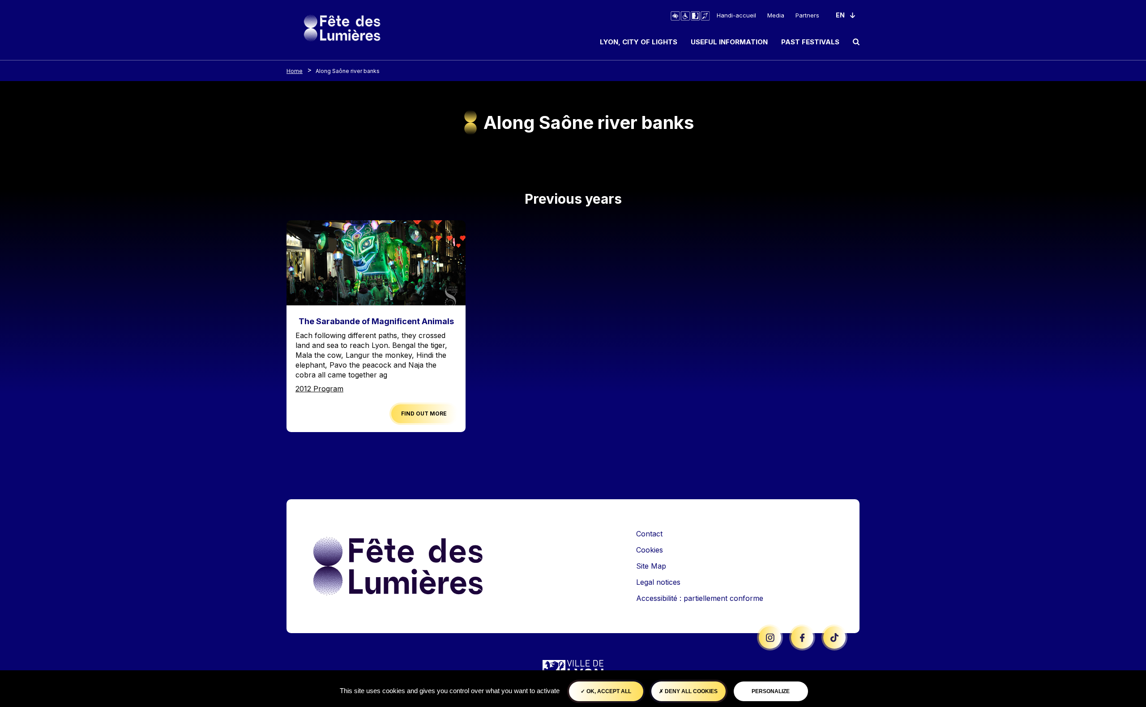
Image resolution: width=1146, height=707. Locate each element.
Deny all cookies (690, 691)
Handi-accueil (736, 15)
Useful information (729, 42)
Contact (649, 533)
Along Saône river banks (348, 71)
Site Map (651, 565)
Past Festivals (810, 42)
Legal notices (658, 582)
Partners (807, 15)
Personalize (771, 691)
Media (775, 15)
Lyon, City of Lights (638, 42)
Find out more (424, 413)
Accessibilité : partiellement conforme (699, 598)
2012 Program (319, 388)
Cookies (649, 549)
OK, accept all (608, 691)
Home (294, 71)
